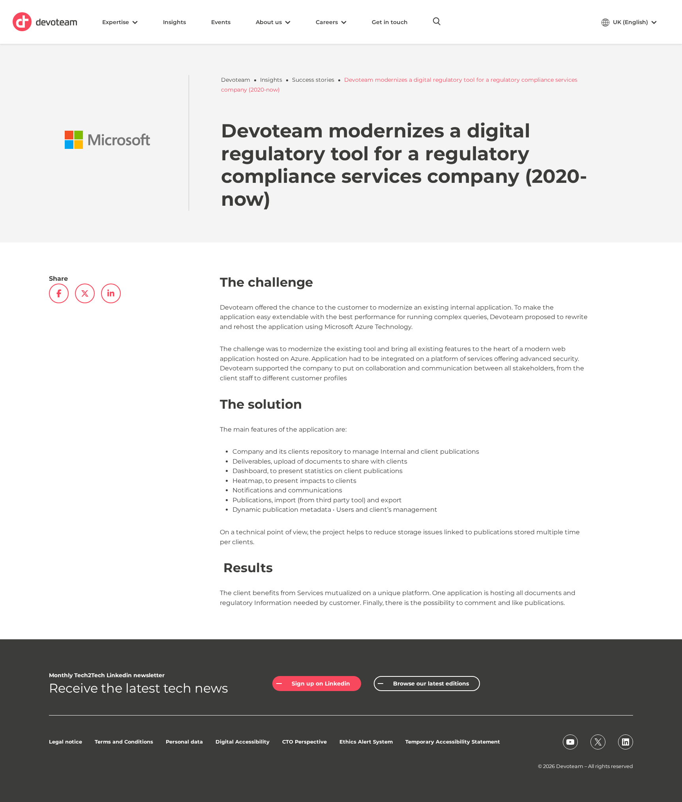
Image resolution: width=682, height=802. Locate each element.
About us (269, 22)
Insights (174, 22)
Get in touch (390, 22)
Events (220, 22)
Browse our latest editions (431, 683)
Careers (327, 22)
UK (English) (630, 22)
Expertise (115, 22)
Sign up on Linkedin (321, 683)
